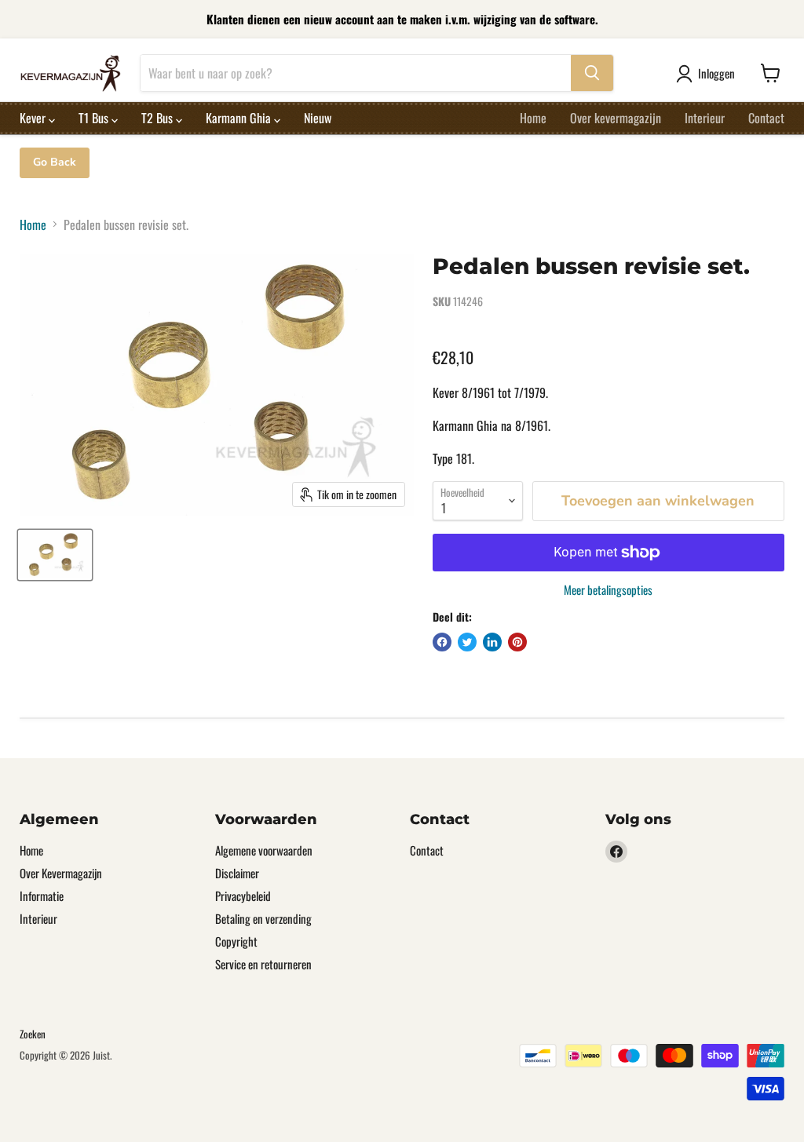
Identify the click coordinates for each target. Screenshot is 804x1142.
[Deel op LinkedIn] (492, 642)
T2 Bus (158, 117)
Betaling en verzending (263, 918)
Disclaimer (237, 872)
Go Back (54, 162)
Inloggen (716, 73)
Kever (34, 117)
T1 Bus (95, 117)
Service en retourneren (263, 963)
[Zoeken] (592, 73)
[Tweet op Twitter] (467, 642)
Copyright (236, 941)
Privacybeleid (243, 895)
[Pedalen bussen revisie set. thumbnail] (55, 555)
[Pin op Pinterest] (517, 642)
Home (533, 117)
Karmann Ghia (240, 117)
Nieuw (317, 117)
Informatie (42, 895)
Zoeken (33, 1034)
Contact (766, 117)
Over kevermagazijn (615, 117)
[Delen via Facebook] (442, 642)
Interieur (705, 117)
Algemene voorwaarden (263, 850)
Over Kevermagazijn (61, 872)
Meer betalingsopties (608, 590)
